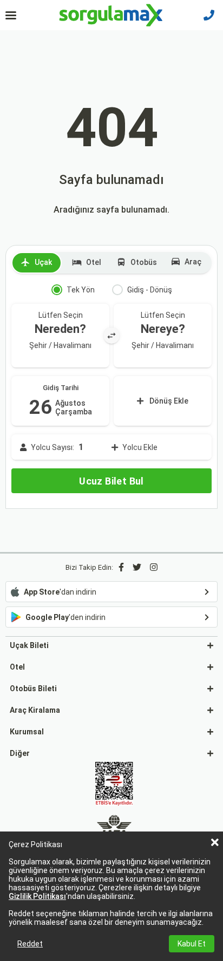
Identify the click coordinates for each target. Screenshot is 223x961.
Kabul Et (192, 943)
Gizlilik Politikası (37, 896)
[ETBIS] (114, 784)
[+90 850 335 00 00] (209, 15)
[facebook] (121, 567)
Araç (193, 261)
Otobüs (143, 262)
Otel (93, 262)
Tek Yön (81, 289)
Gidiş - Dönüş (149, 289)
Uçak (43, 262)
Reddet (30, 943)
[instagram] (154, 567)
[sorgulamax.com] (112, 15)
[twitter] (137, 567)
